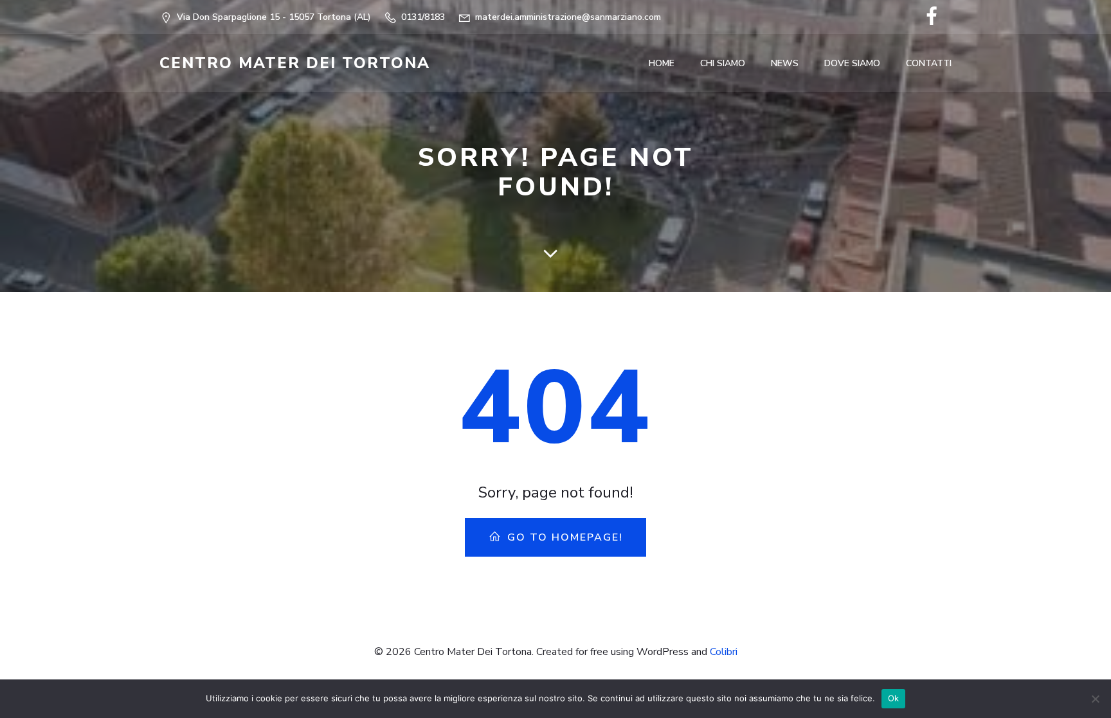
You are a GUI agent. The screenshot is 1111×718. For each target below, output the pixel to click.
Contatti (929, 63)
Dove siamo (852, 63)
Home (661, 63)
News (785, 63)
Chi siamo (722, 63)
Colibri (723, 652)
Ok (893, 698)
